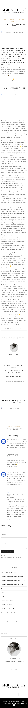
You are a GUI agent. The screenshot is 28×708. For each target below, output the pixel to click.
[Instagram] (19, 2)
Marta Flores (14, 354)
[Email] (8, 359)
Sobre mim (14, 22)
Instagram (3, 588)
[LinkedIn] (16, 332)
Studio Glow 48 (5, 625)
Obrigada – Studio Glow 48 (8, 612)
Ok (14, 705)
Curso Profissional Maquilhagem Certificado (12, 576)
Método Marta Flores (6, 604)
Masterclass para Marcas (7, 600)
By (7, 328)
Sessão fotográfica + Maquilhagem (10, 621)
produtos (21, 338)
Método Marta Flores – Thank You (9, 608)
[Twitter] (16, 2)
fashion (13, 399)
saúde (21, 20)
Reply (24, 439)
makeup (19, 399)
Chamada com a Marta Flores (8, 572)
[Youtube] (22, 2)
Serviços (3, 617)
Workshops (4, 633)
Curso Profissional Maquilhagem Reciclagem (12, 584)
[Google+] (18, 332)
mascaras (9, 338)
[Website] (11, 359)
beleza (6, 20)
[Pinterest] (14, 332)
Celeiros (17, 316)
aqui (5, 324)
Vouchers (3, 629)
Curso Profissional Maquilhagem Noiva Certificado (13, 580)
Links (2, 592)
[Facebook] (14, 2)
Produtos (14, 20)
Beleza (3, 338)
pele (15, 338)
